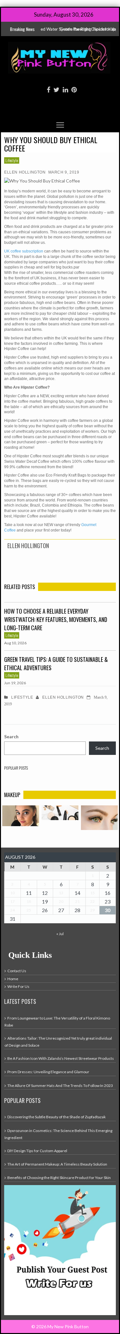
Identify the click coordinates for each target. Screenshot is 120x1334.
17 (12, 901)
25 (29, 910)
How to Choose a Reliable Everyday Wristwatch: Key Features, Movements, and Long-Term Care (55, 619)
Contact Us (16, 970)
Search (11, 736)
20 (61, 901)
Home (12, 978)
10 (12, 892)
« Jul (60, 933)
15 (92, 892)
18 (29, 901)
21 (77, 901)
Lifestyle (11, 160)
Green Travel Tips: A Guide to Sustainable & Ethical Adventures (56, 663)
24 (12, 910)
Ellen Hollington (25, 172)
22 (92, 901)
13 (61, 892)
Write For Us (18, 986)
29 (92, 910)
